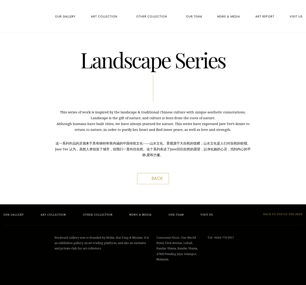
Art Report (264, 16)
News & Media (228, 16)
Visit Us (296, 16)
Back (157, 178)
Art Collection (104, 16)
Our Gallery (65, 16)
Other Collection (151, 16)
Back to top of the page (282, 214)
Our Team (194, 16)
